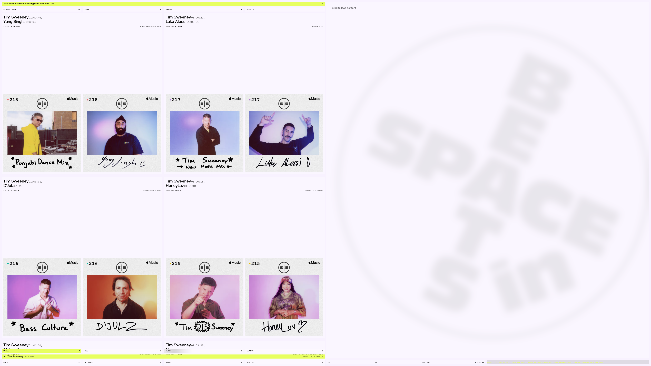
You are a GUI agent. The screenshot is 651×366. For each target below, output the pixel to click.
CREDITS (426, 362)
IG (329, 362)
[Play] (4, 356)
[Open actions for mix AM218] (323, 356)
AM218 (305, 356)
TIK (376, 362)
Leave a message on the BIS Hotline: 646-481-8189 (537, 362)
